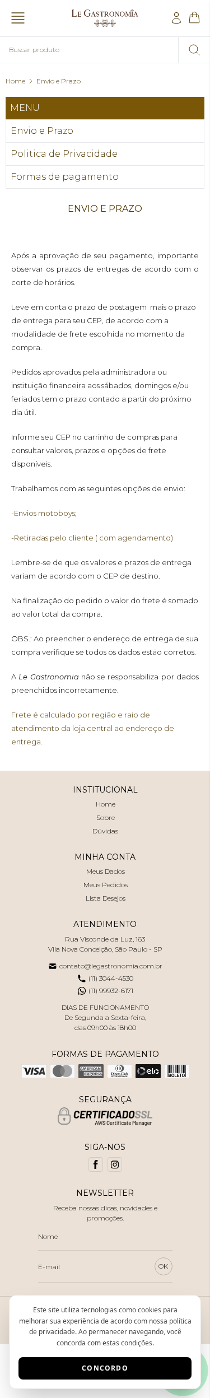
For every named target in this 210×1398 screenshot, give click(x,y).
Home (15, 81)
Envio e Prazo (58, 81)
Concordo (105, 1368)
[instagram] (115, 1164)
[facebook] (95, 1164)
